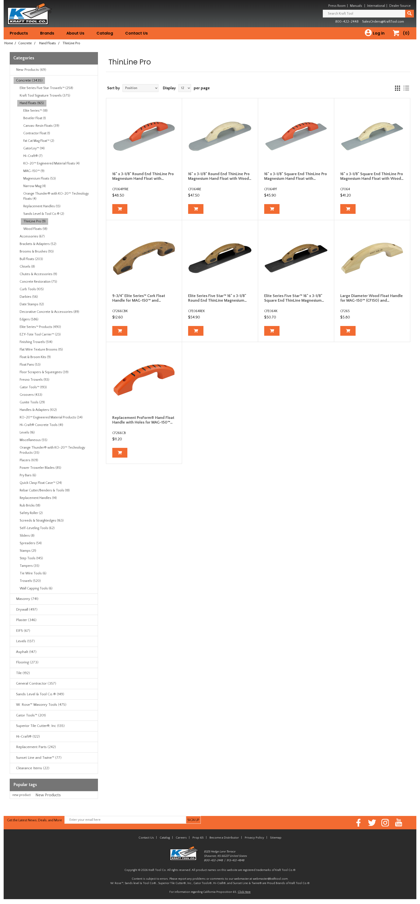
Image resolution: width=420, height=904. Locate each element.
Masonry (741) (27, 599)
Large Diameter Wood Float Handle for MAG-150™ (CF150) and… (371, 298)
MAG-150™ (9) (33, 171)
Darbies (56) (29, 297)
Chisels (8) (27, 267)
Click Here (244, 892)
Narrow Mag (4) (34, 186)
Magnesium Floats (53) (39, 179)
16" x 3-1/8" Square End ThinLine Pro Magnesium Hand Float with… (295, 176)
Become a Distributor (224, 837)
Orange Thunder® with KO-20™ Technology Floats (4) (56, 196)
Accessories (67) (32, 236)
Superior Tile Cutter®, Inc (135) (40, 726)
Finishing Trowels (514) (36, 342)
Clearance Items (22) (32, 768)
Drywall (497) (26, 609)
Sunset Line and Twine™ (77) (38, 758)
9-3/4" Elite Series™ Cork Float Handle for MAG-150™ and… (138, 298)
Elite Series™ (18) (35, 111)
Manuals (356, 6)
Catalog (104, 33)
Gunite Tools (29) (32, 402)
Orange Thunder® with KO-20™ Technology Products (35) (52, 450)
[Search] (409, 14)
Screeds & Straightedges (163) (42, 521)
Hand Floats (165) (32, 103)
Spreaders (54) (31, 543)
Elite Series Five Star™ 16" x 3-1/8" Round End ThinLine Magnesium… (217, 298)
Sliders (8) (27, 536)
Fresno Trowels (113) (34, 380)
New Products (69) (31, 70)
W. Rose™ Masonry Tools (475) (41, 705)
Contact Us (136, 33)
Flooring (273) (27, 662)
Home (8, 43)
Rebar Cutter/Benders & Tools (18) (45, 490)
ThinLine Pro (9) (34, 221)
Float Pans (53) (30, 365)
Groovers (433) (31, 395)
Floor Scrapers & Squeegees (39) (44, 372)
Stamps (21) (28, 551)
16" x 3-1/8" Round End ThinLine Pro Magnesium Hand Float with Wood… (219, 176)
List (406, 88)
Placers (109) (29, 460)
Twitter (372, 822)
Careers (181, 837)
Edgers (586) (29, 319)
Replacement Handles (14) (38, 498)
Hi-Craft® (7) (33, 156)
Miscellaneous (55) (33, 440)
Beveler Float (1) (34, 118)
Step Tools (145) (31, 558)
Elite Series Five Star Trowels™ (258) (46, 88)
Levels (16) (27, 432)
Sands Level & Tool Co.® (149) (40, 694)
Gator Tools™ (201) (31, 715)
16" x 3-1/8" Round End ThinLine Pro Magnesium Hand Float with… (143, 176)
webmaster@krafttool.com (270, 878)
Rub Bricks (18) (30, 505)
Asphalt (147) (26, 652)
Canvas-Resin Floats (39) (41, 126)
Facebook (358, 822)
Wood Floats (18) (35, 229)
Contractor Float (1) (36, 133)
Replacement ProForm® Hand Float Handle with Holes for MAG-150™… (143, 420)
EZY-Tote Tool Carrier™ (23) (40, 334)
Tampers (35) (29, 566)
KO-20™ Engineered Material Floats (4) (51, 163)
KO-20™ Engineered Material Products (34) (51, 417)
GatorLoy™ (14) (34, 148)
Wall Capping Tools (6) (36, 588)
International (376, 6)
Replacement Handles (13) (42, 206)
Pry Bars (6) (28, 475)
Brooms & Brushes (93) (37, 251)
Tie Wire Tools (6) (33, 573)
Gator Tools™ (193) (33, 387)
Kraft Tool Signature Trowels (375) (45, 96)
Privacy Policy (254, 837)
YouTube (398, 822)
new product (21, 795)
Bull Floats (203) (31, 259)
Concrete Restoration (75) (38, 282)
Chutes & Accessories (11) (38, 274)
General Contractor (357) (36, 683)
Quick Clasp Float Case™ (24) (41, 483)
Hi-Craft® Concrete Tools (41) (41, 425)
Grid (397, 88)
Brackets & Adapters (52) (38, 244)
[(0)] (398, 38)
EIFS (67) (23, 631)
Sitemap (275, 837)
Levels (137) (25, 641)
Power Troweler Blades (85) (40, 468)
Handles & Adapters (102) (38, 410)
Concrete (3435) (29, 80)
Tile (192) (23, 673)
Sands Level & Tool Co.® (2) (43, 214)
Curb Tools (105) (32, 289)
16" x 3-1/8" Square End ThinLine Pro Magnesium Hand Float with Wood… (371, 176)
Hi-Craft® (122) (28, 736)
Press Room (337, 6)
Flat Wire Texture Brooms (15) (41, 350)
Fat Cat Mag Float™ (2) (38, 141)
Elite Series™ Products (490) (40, 327)
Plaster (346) (26, 620)
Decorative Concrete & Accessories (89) (49, 312)
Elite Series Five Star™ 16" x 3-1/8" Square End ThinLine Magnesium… (294, 298)
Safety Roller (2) (31, 513)
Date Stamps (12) (32, 304)
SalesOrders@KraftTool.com (383, 22)
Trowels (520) (30, 581)
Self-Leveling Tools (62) (37, 528)
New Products (48, 795)
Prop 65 (198, 837)
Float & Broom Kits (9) (35, 357)
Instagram (385, 822)
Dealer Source (400, 6)
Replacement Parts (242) (36, 747)
